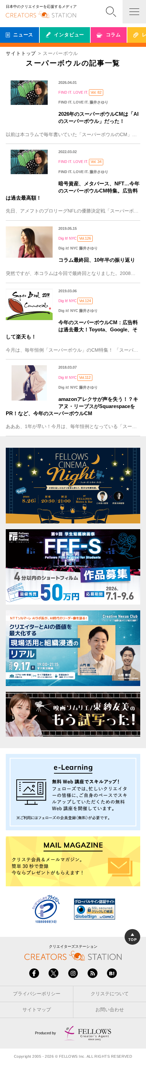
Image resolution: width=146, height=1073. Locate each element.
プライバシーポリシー (36, 993)
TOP (132, 940)
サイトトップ (21, 53)
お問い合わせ (109, 1009)
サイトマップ (36, 1009)
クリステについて (110, 993)
